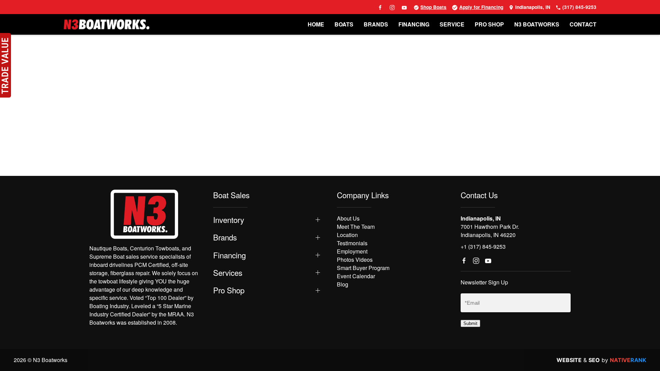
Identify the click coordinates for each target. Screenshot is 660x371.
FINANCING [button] (413, 24)
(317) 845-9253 (578, 7)
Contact (583, 24)
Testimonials (352, 243)
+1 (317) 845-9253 (483, 246)
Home (316, 24)
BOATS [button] (343, 24)
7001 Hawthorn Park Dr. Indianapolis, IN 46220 (490, 231)
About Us (348, 218)
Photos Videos (355, 259)
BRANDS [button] (376, 24)
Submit (470, 323)
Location (347, 235)
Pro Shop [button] (228, 290)
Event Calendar (356, 276)
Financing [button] (229, 255)
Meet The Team (356, 227)
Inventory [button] (228, 219)
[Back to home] (107, 24)
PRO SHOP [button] (489, 24)
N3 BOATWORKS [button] (536, 24)
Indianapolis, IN (532, 7)
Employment (352, 251)
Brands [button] (225, 237)
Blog (342, 284)
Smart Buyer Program (363, 268)
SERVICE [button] (452, 24)
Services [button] (227, 272)
